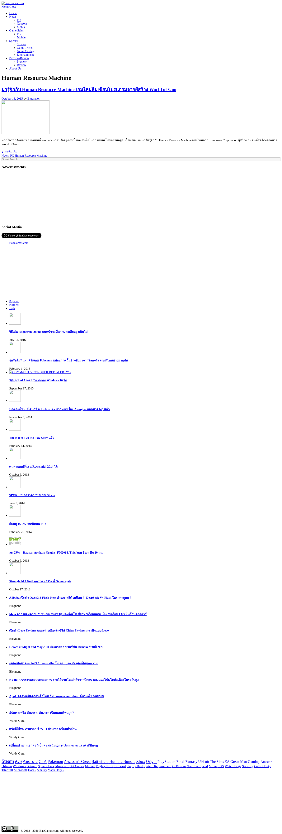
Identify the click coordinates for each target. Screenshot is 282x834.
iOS (18, 761)
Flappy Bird (135, 766)
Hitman (7, 766)
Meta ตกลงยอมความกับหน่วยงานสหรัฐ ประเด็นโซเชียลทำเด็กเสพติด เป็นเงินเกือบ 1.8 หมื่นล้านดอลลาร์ (78, 614)
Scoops (21, 44)
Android (30, 761)
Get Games (76, 766)
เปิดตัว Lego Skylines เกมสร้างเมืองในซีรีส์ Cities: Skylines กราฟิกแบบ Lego (59, 630)
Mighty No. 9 (105, 766)
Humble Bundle (122, 761)
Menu (5, 6)
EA (227, 762)
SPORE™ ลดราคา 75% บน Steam (32, 495)
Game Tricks (24, 47)
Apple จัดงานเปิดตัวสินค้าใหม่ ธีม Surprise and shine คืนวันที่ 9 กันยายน (56, 696)
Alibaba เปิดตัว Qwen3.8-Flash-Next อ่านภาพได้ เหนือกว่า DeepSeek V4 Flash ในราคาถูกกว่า (70, 597)
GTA (43, 761)
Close (12, 6)
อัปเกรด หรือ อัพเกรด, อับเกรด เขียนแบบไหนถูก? (41, 712)
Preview (22, 61)
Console (22, 23)
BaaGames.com (18, 243)
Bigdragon (33, 98)
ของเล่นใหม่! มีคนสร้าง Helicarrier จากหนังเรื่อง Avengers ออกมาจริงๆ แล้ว (59, 409)
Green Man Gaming (245, 762)
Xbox (140, 761)
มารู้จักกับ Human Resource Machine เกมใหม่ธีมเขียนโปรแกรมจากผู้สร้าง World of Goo (89, 89)
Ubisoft (203, 762)
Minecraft (62, 766)
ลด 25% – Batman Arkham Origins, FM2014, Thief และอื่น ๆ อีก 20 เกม (56, 552)
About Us (15, 68)
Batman (31, 766)
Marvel (90, 766)
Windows (19, 766)
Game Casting (25, 51)
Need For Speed (197, 766)
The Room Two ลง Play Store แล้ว (31, 437)
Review (21, 65)
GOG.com (179, 766)
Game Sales (16, 30)
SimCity (42, 770)
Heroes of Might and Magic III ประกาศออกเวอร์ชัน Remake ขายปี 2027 (56, 647)
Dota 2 (32, 770)
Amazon (266, 762)
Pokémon (55, 761)
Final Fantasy (186, 761)
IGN (221, 766)
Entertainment (25, 54)
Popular (14, 301)
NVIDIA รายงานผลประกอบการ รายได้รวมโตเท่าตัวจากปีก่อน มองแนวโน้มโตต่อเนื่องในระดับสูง (74, 679)
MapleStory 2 (56, 770)
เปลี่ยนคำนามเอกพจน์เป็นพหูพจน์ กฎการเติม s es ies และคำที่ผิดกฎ (53, 745)
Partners (14, 304)
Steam (8, 761)
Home (13, 13)
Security (247, 766)
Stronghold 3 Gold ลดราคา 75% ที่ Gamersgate (40, 581)
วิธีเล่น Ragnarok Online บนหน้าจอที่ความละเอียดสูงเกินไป (48, 331)
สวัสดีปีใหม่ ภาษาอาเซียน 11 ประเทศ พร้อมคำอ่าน (43, 729)
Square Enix (46, 766)
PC (19, 20)
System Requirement (157, 766)
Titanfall (7, 770)
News (12, 16)
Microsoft (20, 770)
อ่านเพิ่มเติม (9, 151)
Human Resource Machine (31, 155)
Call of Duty (262, 766)
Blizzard (120, 766)
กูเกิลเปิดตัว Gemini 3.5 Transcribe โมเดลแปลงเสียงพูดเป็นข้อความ (53, 663)
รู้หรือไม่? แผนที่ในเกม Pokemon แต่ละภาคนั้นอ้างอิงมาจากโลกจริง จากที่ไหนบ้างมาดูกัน (68, 360)
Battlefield (100, 761)
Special (13, 40)
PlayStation (166, 761)
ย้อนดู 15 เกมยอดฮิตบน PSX (28, 524)
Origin (151, 761)
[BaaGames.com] (13, 3)
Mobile (21, 27)
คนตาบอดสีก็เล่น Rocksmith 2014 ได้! (34, 466)
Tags (12, 308)
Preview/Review (19, 58)
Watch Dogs (233, 766)
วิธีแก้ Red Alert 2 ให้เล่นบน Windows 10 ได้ (38, 380)
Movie (213, 766)
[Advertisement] (141, 197)
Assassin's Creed (77, 761)
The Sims (217, 762)
